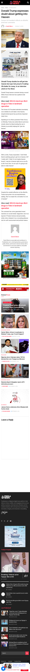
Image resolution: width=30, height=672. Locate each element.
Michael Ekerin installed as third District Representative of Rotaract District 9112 (18, 644)
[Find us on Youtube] (10, 521)
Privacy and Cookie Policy (12, 669)
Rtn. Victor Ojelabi (8, 309)
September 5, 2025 (15, 411)
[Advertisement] (15, 474)
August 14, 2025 (16, 336)
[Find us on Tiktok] (7, 521)
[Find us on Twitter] (4, 521)
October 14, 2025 (19, 26)
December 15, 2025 (14, 386)
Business (3, 404)
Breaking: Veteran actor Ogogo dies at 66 (10, 576)
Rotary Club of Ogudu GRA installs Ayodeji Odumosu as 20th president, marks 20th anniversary (17, 586)
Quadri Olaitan (5, 361)
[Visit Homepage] (15, 2)
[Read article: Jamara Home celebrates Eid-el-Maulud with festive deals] (15, 396)
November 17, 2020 (19, 309)
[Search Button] (28, 2)
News (6, 7)
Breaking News (12, 7)
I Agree (24, 669)
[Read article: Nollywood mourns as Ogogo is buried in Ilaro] (4, 622)
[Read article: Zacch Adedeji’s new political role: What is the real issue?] (4, 629)
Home (2, 7)
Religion (3, 354)
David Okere (9, 26)
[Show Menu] (2, 2)
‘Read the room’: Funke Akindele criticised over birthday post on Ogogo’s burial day (18, 613)
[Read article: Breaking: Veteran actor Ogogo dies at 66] (15, 562)
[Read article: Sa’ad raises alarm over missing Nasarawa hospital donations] (4, 636)
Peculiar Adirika (6, 411)
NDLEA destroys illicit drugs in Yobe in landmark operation (14, 103)
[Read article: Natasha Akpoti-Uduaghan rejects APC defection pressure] (15, 371)
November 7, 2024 (15, 361)
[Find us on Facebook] (1, 521)
